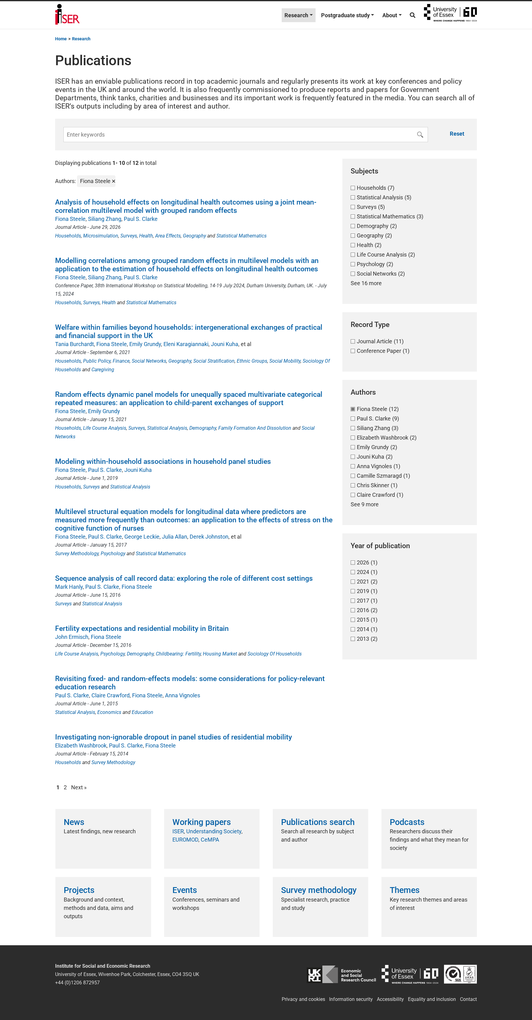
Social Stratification (214, 361)
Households (68, 236)
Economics (109, 712)
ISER (178, 831)
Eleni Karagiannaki (185, 344)
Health (146, 236)
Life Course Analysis (104, 428)
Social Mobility (284, 361)
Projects (79, 890)
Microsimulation (100, 236)
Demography (202, 428)
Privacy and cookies (303, 999)
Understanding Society (213, 831)
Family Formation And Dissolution (254, 428)
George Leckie (141, 536)
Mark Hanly (69, 587)
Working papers (201, 822)
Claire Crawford (110, 695)
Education (142, 712)
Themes (405, 890)
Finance (121, 361)
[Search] (412, 15)
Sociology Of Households (275, 654)
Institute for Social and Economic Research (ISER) (67, 15)
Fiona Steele (70, 219)
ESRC (341, 974)
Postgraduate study (345, 15)
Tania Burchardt (74, 344)
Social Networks (149, 361)
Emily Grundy (145, 344)
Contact (468, 999)
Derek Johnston (209, 536)
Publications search (318, 822)
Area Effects (168, 236)
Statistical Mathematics (241, 236)
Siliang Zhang (104, 219)
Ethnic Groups (252, 361)
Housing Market (220, 654)
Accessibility (390, 999)
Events (184, 890)
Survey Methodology (77, 553)
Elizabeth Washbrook (81, 745)
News (74, 822)
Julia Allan (174, 536)
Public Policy (97, 361)
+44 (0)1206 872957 (77, 983)
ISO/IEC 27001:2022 (460, 974)
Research (296, 15)
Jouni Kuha (224, 344)
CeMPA (210, 839)
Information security (351, 999)
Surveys (128, 236)
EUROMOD (185, 839)
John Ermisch (71, 637)
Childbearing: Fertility (178, 654)
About (389, 15)
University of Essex (450, 15)
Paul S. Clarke (141, 219)
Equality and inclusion (432, 999)
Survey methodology (319, 890)
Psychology (113, 553)
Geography (194, 236)
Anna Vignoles (182, 695)
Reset (457, 133)
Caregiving (102, 370)
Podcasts (407, 822)
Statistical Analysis (167, 428)
